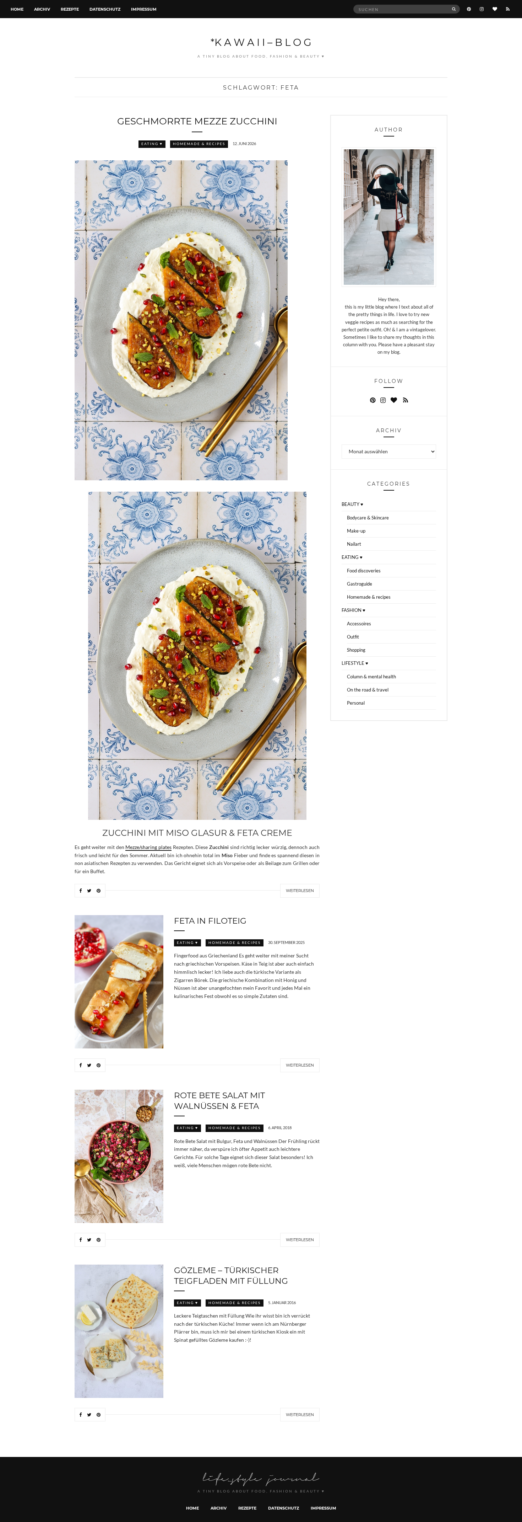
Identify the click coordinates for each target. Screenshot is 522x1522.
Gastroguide (359, 583)
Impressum (144, 9)
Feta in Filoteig (210, 920)
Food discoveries (364, 570)
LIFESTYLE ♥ (355, 663)
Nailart (354, 543)
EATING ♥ (152, 144)
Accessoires (359, 623)
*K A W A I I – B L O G (261, 42)
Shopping (356, 649)
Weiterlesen (300, 890)
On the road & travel (367, 689)
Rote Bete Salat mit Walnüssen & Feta (219, 1100)
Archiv (42, 9)
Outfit (353, 636)
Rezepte (70, 9)
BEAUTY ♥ (352, 504)
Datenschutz (104, 9)
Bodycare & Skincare (368, 517)
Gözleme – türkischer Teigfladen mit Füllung (231, 1275)
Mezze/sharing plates (148, 847)
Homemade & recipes (199, 144)
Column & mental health (371, 676)
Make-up (356, 530)
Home (17, 9)
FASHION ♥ (353, 610)
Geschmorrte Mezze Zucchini (197, 121)
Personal (356, 702)
